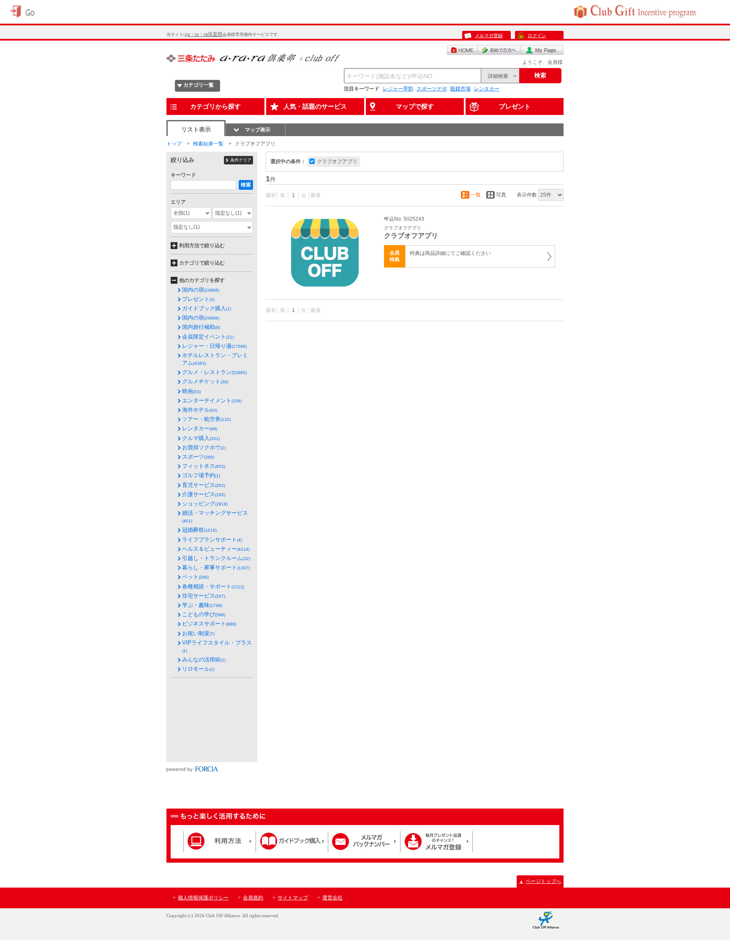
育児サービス (203, 485)
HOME (462, 50)
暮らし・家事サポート (216, 567)
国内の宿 (200, 290)
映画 (191, 391)
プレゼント (198, 299)
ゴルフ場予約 (201, 475)
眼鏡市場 (460, 89)
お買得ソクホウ (204, 447)
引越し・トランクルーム (216, 558)
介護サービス (203, 494)
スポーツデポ (432, 89)
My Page (542, 50)
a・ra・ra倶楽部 (205, 34)
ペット (195, 577)
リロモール (198, 669)
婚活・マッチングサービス (215, 516)
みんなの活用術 (204, 659)
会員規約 (253, 898)
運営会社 (332, 898)
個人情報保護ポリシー (203, 898)
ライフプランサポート (212, 539)
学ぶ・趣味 (202, 605)
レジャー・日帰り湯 (214, 346)
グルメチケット (205, 381)
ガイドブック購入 (206, 308)
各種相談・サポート (213, 586)
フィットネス (203, 466)
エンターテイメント (212, 400)
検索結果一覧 (208, 144)
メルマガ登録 (489, 35)
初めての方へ (499, 50)
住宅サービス (203, 596)
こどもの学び (203, 614)
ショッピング (205, 503)
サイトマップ (293, 898)
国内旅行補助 (201, 327)
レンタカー (486, 89)
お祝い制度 (198, 633)
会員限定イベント (208, 336)
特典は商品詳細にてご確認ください (450, 253)
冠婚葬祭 (199, 530)
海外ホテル (199, 410)
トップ (174, 144)
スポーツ (198, 457)
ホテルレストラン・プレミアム (215, 359)
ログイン (537, 35)
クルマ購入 (201, 438)
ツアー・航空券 (206, 419)
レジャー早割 (398, 89)
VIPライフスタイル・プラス (217, 646)
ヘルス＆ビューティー (216, 549)
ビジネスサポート (209, 623)
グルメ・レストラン (214, 372)
